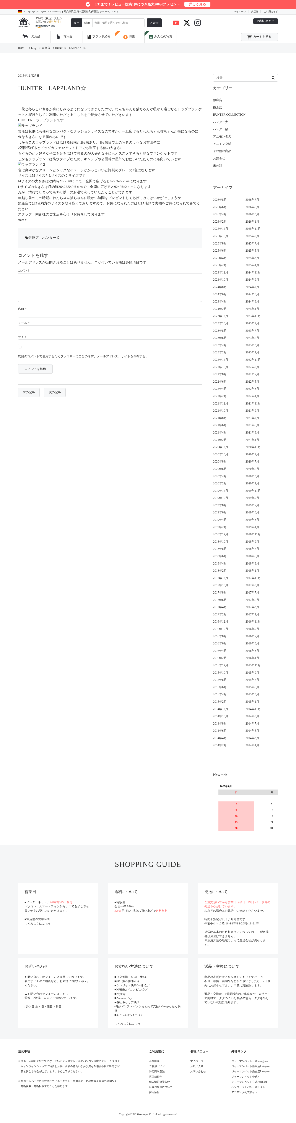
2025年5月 (252, 250)
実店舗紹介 (155, 1076)
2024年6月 (220, 294)
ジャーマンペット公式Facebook (249, 1081)
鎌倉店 (217, 107)
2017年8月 (220, 592)
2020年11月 (253, 447)
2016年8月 (220, 636)
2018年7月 (252, 548)
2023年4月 (220, 345)
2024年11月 (253, 272)
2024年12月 (220, 272)
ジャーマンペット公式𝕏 (245, 1076)
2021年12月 (220, 403)
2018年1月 (252, 570)
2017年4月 (220, 607)
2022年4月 (220, 388)
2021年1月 (252, 440)
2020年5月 (252, 469)
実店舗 (254, 11)
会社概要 (154, 1061)
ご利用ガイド (271, 11)
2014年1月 (252, 745)
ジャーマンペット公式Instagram (249, 1061)
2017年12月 (220, 578)
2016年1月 (252, 658)
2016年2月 (220, 658)
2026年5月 (252, 207)
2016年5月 (252, 643)
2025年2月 (220, 265)
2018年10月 (220, 541)
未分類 (217, 165)
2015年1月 (252, 701)
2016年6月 (220, 643)
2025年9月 (252, 236)
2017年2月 (220, 614)
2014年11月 (253, 709)
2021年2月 (220, 440)
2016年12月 (220, 621)
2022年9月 (252, 367)
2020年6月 (220, 469)
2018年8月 (220, 548)
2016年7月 (252, 636)
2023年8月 (220, 330)
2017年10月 (220, 585)
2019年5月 (252, 512)
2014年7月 (252, 723)
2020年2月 (220, 483)
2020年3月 (252, 476)
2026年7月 (252, 199)
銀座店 (33, 237)
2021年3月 (252, 432)
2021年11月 (253, 403)
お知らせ (219, 158)
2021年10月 (220, 410)
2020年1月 (252, 483)
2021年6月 (220, 425)
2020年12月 (220, 447)
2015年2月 (220, 701)
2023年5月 (252, 338)
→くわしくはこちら (37, 923)
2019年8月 (220, 505)
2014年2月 (220, 745)
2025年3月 (252, 258)
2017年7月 (252, 592)
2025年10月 (220, 236)
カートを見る (259, 37)
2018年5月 (252, 556)
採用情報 (154, 1092)
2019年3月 (252, 519)
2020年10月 (220, 454)
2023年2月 (220, 352)
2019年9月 (252, 498)
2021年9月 (252, 410)
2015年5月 (252, 687)
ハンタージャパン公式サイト (248, 1087)
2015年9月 (252, 672)
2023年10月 (220, 323)
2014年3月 (252, 738)
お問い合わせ (265, 21)
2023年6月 (220, 338)
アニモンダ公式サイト (244, 1092)
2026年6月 (220, 207)
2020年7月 (252, 461)
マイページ (240, 11)
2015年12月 (220, 665)
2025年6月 (220, 250)
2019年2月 (220, 527)
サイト (22, 336)
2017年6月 (220, 600)
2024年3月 (252, 301)
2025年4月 (220, 258)
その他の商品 (222, 151)
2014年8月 (220, 723)
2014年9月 (252, 716)
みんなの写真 (160, 36)
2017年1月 (252, 614)
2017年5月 (252, 600)
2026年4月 (220, 214)
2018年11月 (253, 534)
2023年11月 (253, 316)
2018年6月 (220, 556)
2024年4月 (220, 301)
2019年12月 (220, 490)
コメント (24, 270)
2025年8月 (220, 243)
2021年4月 (220, 432)
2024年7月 (252, 287)
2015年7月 (252, 679)
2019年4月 (220, 519)
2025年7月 (252, 243)
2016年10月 (220, 629)
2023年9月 (252, 323)
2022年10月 (220, 367)
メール (23, 323)
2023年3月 (252, 345)
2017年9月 (252, 585)
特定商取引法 (157, 1071)
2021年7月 (252, 418)
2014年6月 (220, 730)
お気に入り (196, 1066)
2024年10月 (220, 279)
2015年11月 (253, 665)
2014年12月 (220, 709)
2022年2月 (220, 396)
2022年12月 (220, 359)
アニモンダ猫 (222, 144)
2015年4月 (220, 694)
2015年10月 (220, 672)
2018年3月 (252, 563)
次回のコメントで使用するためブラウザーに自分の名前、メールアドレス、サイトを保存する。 (83, 356)
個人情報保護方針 (159, 1081)
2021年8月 (220, 418)
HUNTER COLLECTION (229, 114)
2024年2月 (220, 309)
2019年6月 (220, 512)
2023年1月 (252, 352)
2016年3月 (252, 650)
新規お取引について (160, 1087)
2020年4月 (220, 476)
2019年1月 (252, 527)
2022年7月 (252, 374)
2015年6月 (220, 687)
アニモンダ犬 (222, 136)
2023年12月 (220, 316)
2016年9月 (252, 629)
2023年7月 (252, 330)
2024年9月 (252, 279)
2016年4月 (220, 650)
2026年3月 (252, 214)
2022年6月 (220, 381)
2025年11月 (253, 228)
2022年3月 (252, 388)
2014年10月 (220, 716)
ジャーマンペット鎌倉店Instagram (250, 1071)
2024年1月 (252, 309)
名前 (22, 309)
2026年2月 (220, 221)
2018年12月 (220, 534)
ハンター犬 (51, 237)
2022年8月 (220, 374)
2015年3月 (252, 694)
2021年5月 (252, 425)
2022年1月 (252, 396)
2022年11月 (253, 359)
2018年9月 (252, 541)
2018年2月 (220, 570)
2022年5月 (252, 381)
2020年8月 (220, 461)
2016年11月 (253, 621)
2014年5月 (252, 730)
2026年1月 (252, 221)
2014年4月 (220, 738)
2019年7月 (252, 505)
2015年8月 (220, 679)
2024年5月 (252, 294)
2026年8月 (220, 199)
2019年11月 (253, 490)
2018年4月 (220, 563)
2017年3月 (252, 607)
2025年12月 (220, 228)
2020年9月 (252, 454)
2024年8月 (220, 287)
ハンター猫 (220, 129)
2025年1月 (252, 265)
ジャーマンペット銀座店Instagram (250, 1066)
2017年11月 (253, 578)
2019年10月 (220, 498)
